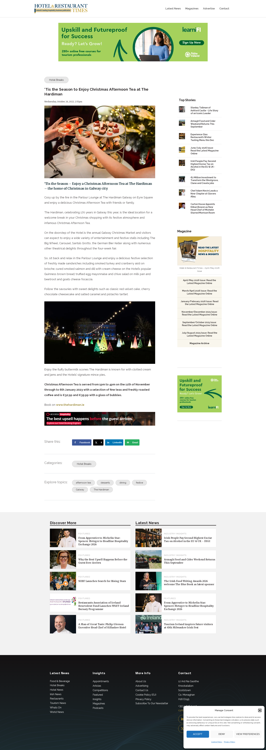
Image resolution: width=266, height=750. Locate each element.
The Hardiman (101, 489)
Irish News (55, 694)
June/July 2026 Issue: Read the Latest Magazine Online (205, 151)
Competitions (100, 690)
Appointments (101, 681)
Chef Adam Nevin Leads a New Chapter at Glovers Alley (204, 193)
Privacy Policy (229, 742)
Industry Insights (175, 533)
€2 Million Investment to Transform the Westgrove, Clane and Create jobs (204, 180)
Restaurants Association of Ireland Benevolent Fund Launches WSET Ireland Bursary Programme (103, 606)
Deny (221, 734)
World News (57, 712)
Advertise (209, 8)
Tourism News (58, 703)
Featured (84, 533)
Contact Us (141, 690)
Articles (97, 685)
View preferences (248, 734)
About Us (140, 681)
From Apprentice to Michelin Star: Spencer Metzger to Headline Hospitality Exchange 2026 (103, 541)
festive (139, 482)
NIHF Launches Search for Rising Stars (102, 581)
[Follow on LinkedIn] (182, 719)
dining (122, 482)
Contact (224, 8)
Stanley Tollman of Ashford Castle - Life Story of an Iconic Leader (204, 110)
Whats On (55, 707)
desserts (105, 482)
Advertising (141, 685)
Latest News (173, 8)
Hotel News (56, 689)
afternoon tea (83, 482)
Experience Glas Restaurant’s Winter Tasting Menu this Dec (202, 137)
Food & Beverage (60, 681)
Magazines (191, 8)
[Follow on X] (182, 728)
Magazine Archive (199, 343)
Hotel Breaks (56, 79)
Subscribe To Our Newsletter (151, 703)
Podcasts (98, 708)
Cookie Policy (216, 742)
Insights (97, 699)
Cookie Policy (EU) (145, 694)
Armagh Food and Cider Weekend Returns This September (203, 124)
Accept (197, 734)
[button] (259, 710)
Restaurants (57, 698)
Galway (80, 489)
